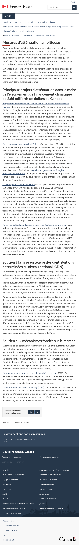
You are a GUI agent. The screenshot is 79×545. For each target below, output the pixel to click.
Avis (4, 535)
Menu (10, 16)
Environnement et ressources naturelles (18, 503)
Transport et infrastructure (50, 475)
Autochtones (44, 494)
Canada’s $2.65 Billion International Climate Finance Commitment (29, 35)
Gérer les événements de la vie (51, 508)
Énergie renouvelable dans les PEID (19, 144)
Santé (4, 494)
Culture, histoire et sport (12, 513)
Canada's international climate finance (19, 31)
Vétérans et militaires (48, 499)
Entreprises (6, 484)
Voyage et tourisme (10, 479)
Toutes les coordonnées (11, 457)
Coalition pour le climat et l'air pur (18, 184)
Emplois (5, 470)
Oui (31, 412)
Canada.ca (7, 22)
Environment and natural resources (27, 22)
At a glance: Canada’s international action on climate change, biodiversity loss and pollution (40, 26)
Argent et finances (47, 484)
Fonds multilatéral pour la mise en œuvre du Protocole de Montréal (34, 225)
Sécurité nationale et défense (13, 508)
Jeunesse (43, 503)
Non (37, 412)
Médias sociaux (8, 521)
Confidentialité (8, 540)
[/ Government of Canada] (17, 6)
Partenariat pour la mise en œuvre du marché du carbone (30, 373)
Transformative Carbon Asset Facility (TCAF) (23, 387)
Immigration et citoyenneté (13, 475)
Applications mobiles (10, 526)
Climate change (49, 22)
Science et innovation (48, 489)
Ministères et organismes (49, 457)
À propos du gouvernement (13, 462)
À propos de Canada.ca (11, 530)
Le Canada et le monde (48, 479)
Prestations (6, 489)
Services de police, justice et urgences (54, 470)
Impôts (5, 499)
